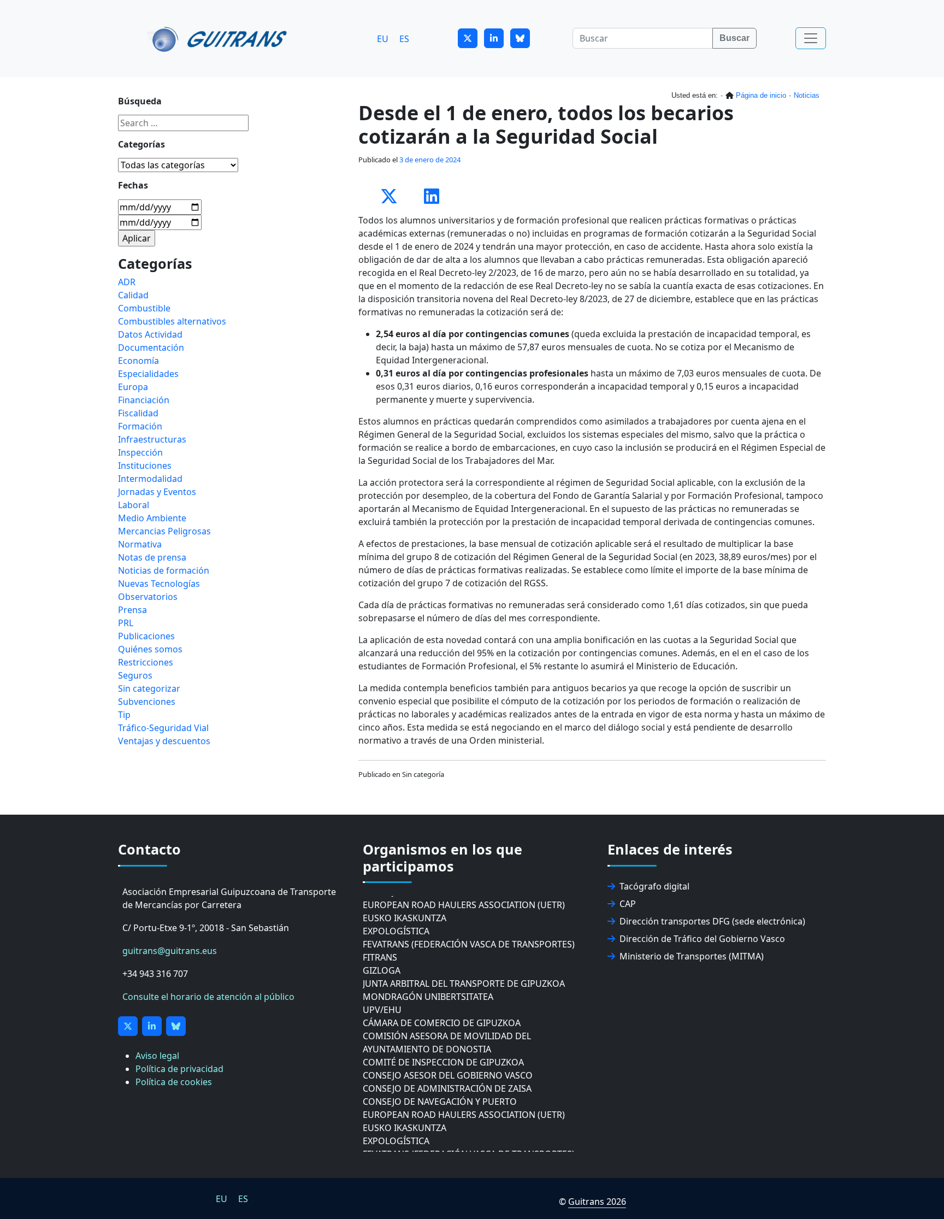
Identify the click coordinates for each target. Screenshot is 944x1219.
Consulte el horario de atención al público (208, 997)
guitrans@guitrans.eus (169, 951)
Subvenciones (146, 702)
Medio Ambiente (152, 518)
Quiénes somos (150, 649)
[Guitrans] (219, 38)
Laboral (133, 505)
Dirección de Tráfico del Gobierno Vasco (702, 939)
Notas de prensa (152, 557)
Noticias (806, 95)
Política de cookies (173, 1082)
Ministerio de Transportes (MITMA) (692, 956)
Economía (138, 361)
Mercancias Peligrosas (164, 531)
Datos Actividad (150, 334)
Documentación (151, 347)
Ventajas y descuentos (164, 741)
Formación (140, 426)
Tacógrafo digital (654, 886)
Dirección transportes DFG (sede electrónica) (712, 921)
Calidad (133, 295)
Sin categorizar (149, 688)
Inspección (140, 452)
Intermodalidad (150, 479)
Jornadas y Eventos (157, 492)
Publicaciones (146, 636)
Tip (124, 715)
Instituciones (145, 466)
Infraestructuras (152, 439)
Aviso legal (157, 1056)
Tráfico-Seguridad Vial (163, 728)
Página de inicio (761, 95)
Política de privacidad (179, 1069)
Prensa (132, 610)
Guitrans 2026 (597, 1202)
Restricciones (145, 662)
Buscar (734, 38)
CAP (628, 904)
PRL (125, 623)
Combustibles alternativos (172, 321)
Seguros (135, 675)
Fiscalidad (138, 413)
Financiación (143, 400)
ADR (126, 282)
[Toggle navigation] (810, 38)
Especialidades (148, 374)
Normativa (140, 544)
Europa (133, 387)
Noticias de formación (163, 570)
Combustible (144, 308)
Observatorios (148, 597)
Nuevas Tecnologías (159, 584)
